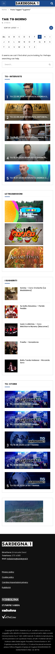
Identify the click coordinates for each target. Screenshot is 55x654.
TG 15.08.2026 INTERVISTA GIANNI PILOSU (30, 157)
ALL (4, 37)
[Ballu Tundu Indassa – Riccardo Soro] (11, 366)
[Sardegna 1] (27, 3)
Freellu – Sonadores (29, 342)
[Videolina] (10, 600)
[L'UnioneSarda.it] (11, 605)
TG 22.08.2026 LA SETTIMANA (24, 424)
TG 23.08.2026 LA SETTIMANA (24, 404)
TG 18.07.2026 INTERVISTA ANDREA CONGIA (31, 177)
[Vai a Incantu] (24, 221)
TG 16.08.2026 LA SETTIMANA (24, 444)
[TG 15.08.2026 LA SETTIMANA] (27, 460)
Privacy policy (8, 572)
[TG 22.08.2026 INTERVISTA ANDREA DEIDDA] (27, 91)
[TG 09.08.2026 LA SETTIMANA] (27, 480)
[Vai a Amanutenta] (24, 267)
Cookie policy (8, 577)
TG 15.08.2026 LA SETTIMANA (24, 465)
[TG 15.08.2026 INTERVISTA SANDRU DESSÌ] (27, 132)
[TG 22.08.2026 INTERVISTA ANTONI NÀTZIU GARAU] (27, 112)
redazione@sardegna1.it (17, 558)
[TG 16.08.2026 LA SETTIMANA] (27, 440)
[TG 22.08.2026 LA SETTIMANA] (27, 419)
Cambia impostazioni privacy (15, 582)
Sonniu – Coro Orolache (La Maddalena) (33, 289)
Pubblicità (6, 587)
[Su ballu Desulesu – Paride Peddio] (11, 311)
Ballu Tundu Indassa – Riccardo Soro (35, 361)
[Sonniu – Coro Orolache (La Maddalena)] (11, 293)
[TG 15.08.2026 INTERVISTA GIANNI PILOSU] (27, 152)
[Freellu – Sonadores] (11, 347)
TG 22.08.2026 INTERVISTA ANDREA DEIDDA (31, 96)
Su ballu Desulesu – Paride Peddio (32, 307)
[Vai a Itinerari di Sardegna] (24, 521)
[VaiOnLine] (9, 617)
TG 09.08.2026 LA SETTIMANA (24, 485)
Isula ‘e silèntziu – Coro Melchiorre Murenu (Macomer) (34, 325)
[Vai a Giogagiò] (24, 244)
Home (4, 10)
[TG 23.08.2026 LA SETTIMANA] (27, 399)
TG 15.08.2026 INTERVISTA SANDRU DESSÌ (30, 137)
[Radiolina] (9, 611)
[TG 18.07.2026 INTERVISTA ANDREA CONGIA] (27, 173)
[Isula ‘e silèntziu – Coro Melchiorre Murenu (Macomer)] (11, 329)
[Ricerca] (52, 3)
